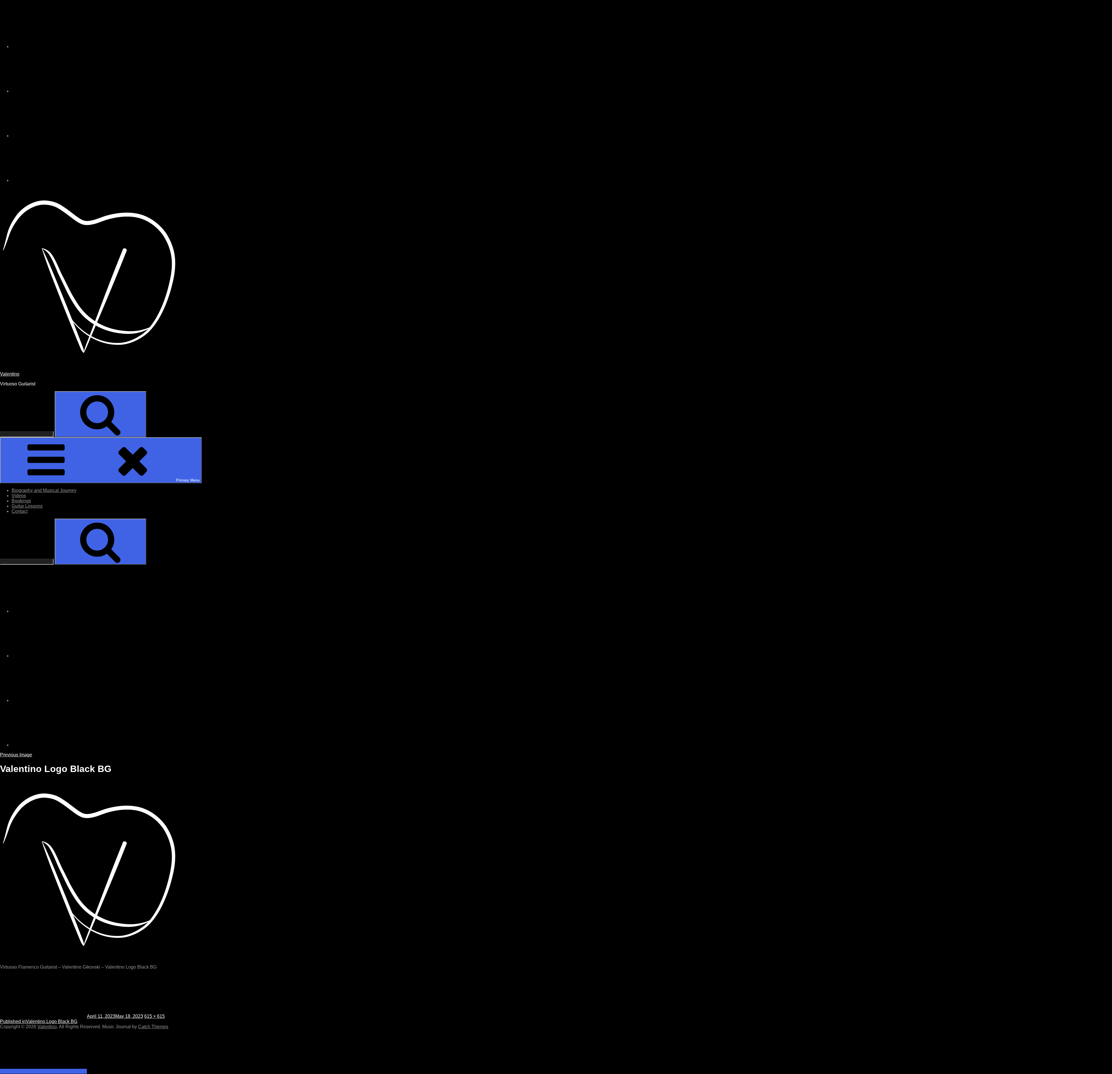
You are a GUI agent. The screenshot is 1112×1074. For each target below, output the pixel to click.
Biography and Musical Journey (44, 490)
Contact (20, 511)
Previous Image (16, 754)
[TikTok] (55, 91)
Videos (19, 495)
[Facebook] (55, 135)
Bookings (21, 500)
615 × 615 (154, 1016)
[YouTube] (55, 180)
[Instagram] (55, 46)
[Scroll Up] (43, 1071)
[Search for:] (27, 433)
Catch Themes (153, 1026)
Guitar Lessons (27, 506)
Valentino (9, 374)
